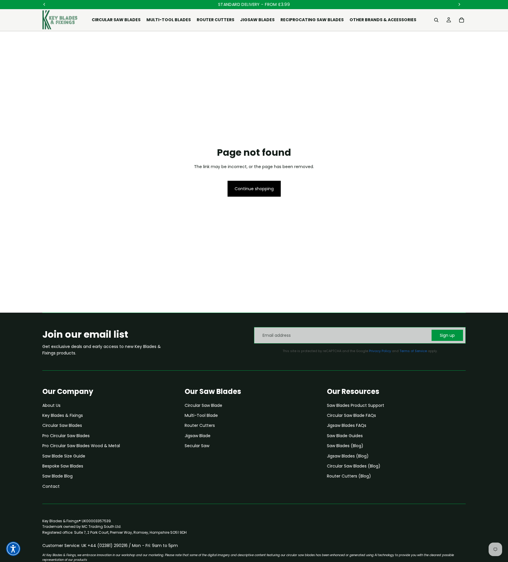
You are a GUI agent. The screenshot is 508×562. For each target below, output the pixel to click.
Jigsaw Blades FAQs (346, 425)
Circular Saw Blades (62, 425)
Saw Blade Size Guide (63, 456)
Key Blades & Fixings (62, 415)
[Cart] (461, 20)
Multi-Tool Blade (201, 415)
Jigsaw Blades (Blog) (348, 456)
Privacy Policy (380, 351)
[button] (13, 548)
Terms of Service (413, 351)
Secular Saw (197, 446)
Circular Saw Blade (203, 405)
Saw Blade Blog (57, 476)
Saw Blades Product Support (355, 405)
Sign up (447, 335)
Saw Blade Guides (345, 436)
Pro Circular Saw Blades (66, 436)
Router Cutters (200, 425)
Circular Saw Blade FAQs (351, 415)
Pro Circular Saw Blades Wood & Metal (81, 446)
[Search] (436, 20)
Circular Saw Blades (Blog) (353, 466)
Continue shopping (254, 189)
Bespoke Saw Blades (62, 466)
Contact (51, 486)
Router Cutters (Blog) (349, 476)
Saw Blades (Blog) (345, 446)
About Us (51, 405)
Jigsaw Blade (197, 436)
